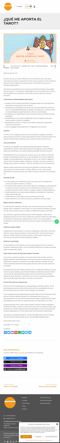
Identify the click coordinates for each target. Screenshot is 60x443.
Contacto (24, 409)
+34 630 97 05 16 (10, 418)
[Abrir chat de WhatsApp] (57, 221)
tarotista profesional (41, 66)
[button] (57, 424)
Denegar (38, 436)
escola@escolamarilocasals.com (12, 421)
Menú (20, 6)
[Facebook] (5, 441)
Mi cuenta (33, 6)
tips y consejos (15, 67)
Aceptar (26, 436)
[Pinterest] (16, 441)
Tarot (52, 66)
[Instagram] (10, 441)
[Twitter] (13, 441)
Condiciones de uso (48, 440)
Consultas (24, 400)
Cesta (28, 6)
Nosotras (24, 397)
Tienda (24, 406)
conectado (21, 353)
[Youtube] (8, 441)
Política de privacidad (38, 440)
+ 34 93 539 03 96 (10, 415)
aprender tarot (26, 66)
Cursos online (25, 403)
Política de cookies (30, 440)
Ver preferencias (51, 436)
